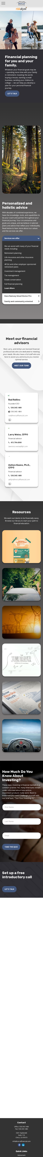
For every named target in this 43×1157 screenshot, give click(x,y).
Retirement (21, 1155)
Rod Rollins (14, 399)
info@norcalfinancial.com (22, 1141)
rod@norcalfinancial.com (18, 415)
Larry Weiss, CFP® (18, 434)
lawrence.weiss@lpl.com (18, 446)
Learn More (9, 288)
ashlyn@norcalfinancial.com (19, 479)
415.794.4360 (16, 442)
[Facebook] (19, 1144)
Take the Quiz (11, 847)
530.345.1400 (16, 407)
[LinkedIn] (9, 419)
